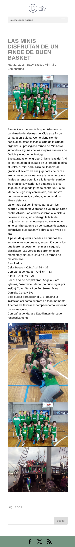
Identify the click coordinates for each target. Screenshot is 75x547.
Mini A (48, 64)
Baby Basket (35, 64)
